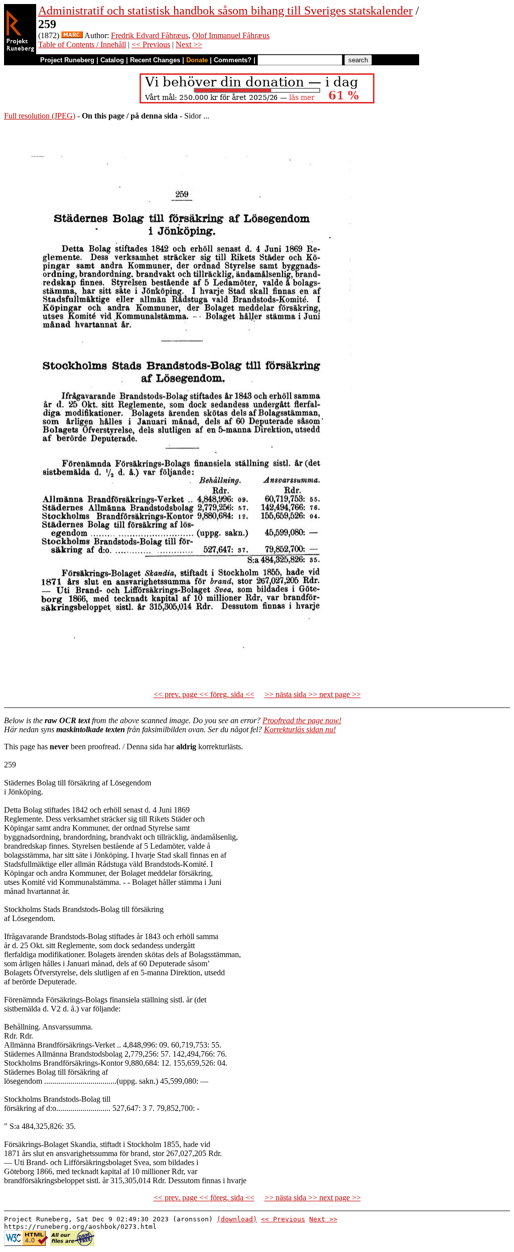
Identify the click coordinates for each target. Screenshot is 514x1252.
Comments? (232, 60)
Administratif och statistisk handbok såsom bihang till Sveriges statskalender (225, 10)
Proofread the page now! (302, 720)
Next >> (189, 44)
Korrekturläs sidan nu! (300, 729)
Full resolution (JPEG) (39, 115)
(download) (237, 1219)
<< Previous (151, 44)
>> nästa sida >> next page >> (313, 694)
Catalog (112, 60)
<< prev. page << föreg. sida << (204, 694)
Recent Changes (155, 60)
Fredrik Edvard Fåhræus (149, 35)
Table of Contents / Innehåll (82, 44)
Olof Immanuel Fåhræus (231, 35)
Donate (197, 60)
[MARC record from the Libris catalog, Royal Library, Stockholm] (72, 35)
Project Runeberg (67, 60)
